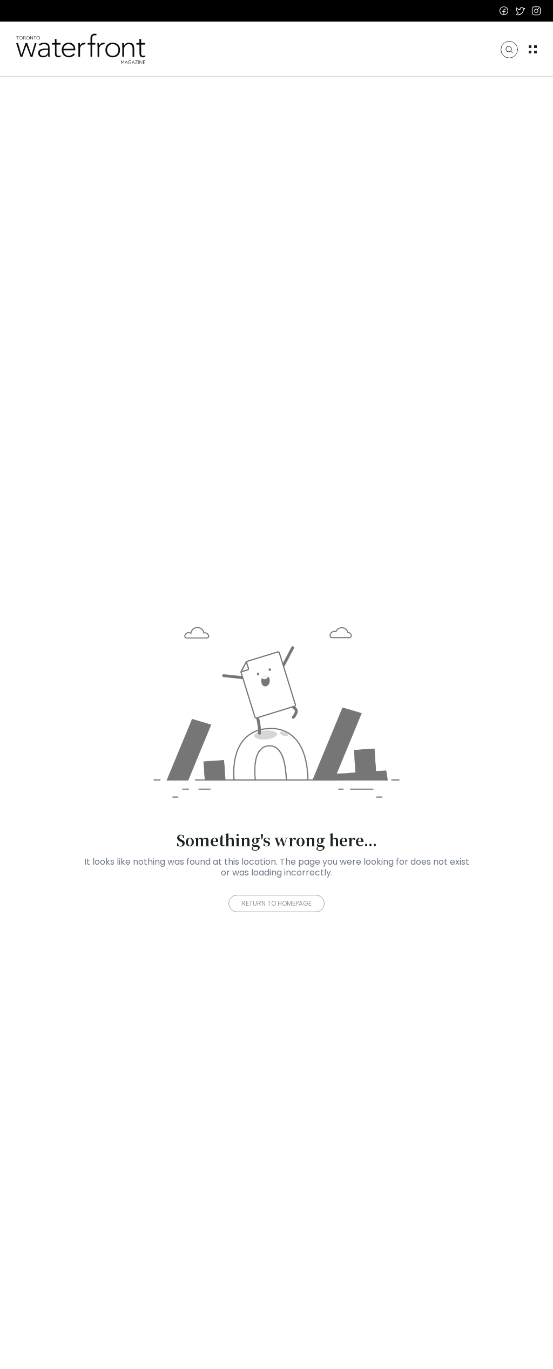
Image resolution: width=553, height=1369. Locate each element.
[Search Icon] (509, 49)
